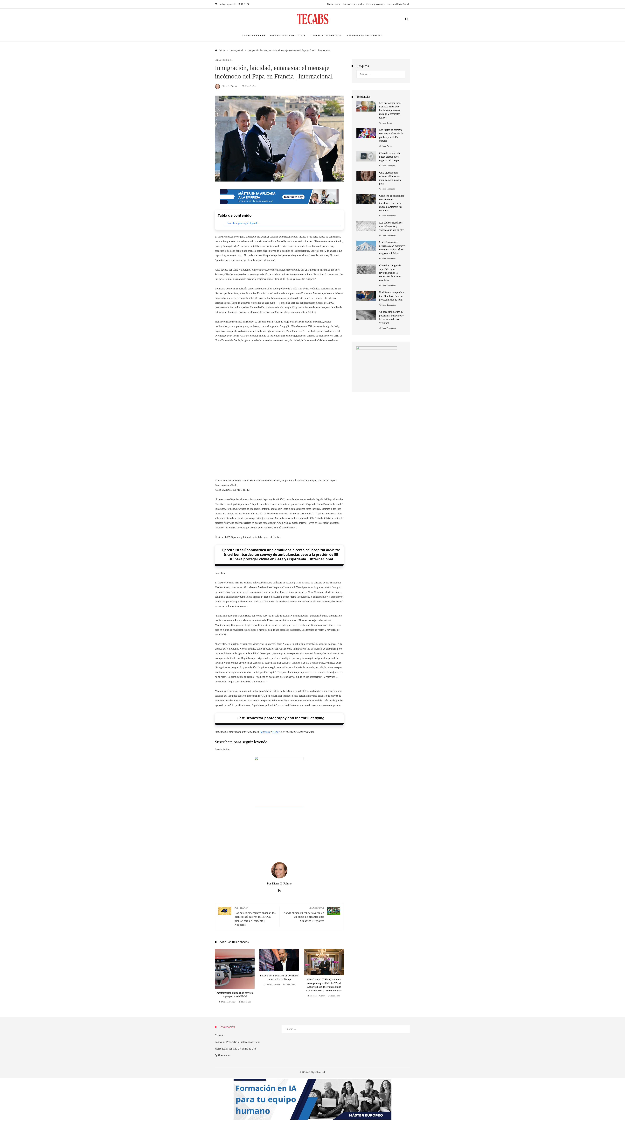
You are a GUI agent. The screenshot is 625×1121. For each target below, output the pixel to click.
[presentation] (218, 976)
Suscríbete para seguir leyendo (242, 223)
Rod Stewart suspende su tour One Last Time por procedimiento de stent (392, 296)
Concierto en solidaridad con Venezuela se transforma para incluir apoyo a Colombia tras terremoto (391, 203)
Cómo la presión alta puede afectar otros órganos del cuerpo (389, 157)
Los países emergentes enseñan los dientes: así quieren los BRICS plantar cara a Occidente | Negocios (255, 916)
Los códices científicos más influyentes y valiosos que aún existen (391, 226)
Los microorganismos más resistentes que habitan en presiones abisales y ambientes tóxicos (390, 110)
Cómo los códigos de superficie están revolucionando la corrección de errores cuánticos (390, 272)
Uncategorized (223, 60)
